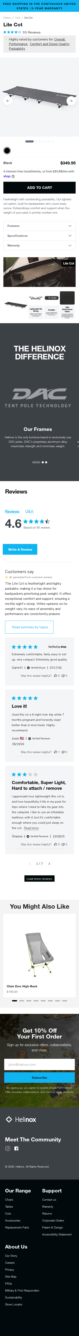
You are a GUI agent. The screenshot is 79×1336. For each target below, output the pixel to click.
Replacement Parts (17, 1227)
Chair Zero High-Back (22, 986)
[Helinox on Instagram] (7, 1148)
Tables (9, 1206)
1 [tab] (29, 141)
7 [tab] (53, 141)
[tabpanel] (39, 97)
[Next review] (49, 863)
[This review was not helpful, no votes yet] (63, 675)
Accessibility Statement (57, 1234)
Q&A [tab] (29, 511)
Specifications (17, 235)
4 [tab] (43, 141)
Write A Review (20, 549)
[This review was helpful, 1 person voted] (55, 752)
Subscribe (39, 1077)
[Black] (7, 150)
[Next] (71, 100)
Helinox (7, 17)
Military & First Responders (22, 1290)
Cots (17, 17)
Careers (10, 1262)
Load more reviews (39, 879)
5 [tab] (46, 141)
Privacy (9, 1269)
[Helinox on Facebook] (16, 1148)
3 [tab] (39, 141)
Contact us (49, 1199)
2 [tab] (36, 141)
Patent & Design (52, 1227)
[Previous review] (29, 863)
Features (13, 225)
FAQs (8, 1283)
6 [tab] (49, 141)
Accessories (12, 1220)
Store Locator (13, 1304)
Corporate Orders (53, 1220)
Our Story (11, 1255)
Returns (47, 1213)
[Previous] (7, 100)
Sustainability (13, 1297)
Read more (31, 828)
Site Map (10, 1276)
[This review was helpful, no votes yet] (55, 675)
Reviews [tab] (12, 511)
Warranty (13, 245)
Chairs (9, 1199)
